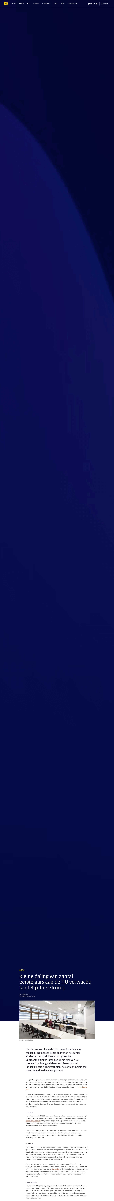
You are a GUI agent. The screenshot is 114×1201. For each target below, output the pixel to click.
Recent (14, 3)
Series (56, 3)
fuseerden (56, 1169)
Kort (28, 3)
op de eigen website (33, 1121)
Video (62, 3)
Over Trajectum (72, 3)
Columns (36, 3)
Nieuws (21, 3)
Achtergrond (46, 3)
